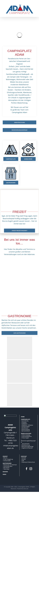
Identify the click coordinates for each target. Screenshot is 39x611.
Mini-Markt (6, 467)
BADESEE (5, 471)
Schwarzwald (6, 460)
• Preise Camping (25, 435)
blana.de (26, 488)
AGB (23, 460)
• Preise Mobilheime (26, 436)
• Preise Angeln (25, 438)
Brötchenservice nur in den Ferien (11, 299)
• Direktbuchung (25, 445)
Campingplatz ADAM (23, 487)
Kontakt (24, 458)
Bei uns (5, 458)
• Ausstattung (24, 421)
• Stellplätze (24, 423)
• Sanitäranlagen (25, 426)
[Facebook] (26, 468)
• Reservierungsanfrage (27, 446)
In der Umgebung (8, 459)
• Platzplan (24, 422)
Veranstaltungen (7, 466)
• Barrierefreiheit (25, 431)
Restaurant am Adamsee (10, 465)
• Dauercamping (25, 429)
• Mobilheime (24, 428)
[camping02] (10, 143)
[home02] (28, 143)
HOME (22, 417)
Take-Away (6, 469)
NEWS (4, 474)
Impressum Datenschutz (28, 462)
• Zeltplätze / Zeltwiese (27, 425)
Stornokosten (25, 443)
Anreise (24, 459)
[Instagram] (30, 468)
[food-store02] (10, 167)
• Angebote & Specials (27, 448)
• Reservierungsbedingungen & (28, 440)
